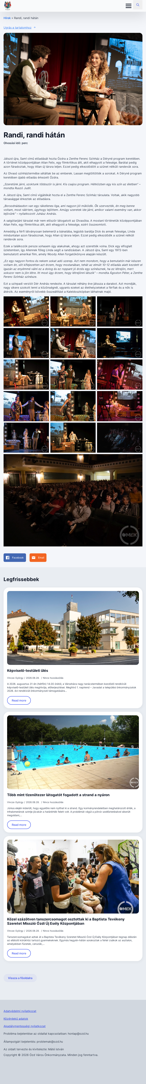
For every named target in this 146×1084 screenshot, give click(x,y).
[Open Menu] (128, 6)
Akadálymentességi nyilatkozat (25, 1026)
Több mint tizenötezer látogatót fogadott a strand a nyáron (58, 795)
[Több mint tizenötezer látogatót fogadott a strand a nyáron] (73, 752)
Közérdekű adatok (16, 1018)
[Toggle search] (137, 4)
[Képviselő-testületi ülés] (73, 628)
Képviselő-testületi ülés (27, 670)
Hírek (7, 18)
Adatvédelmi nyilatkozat (20, 1011)
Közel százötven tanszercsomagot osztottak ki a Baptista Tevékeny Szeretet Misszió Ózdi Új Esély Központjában (66, 921)
